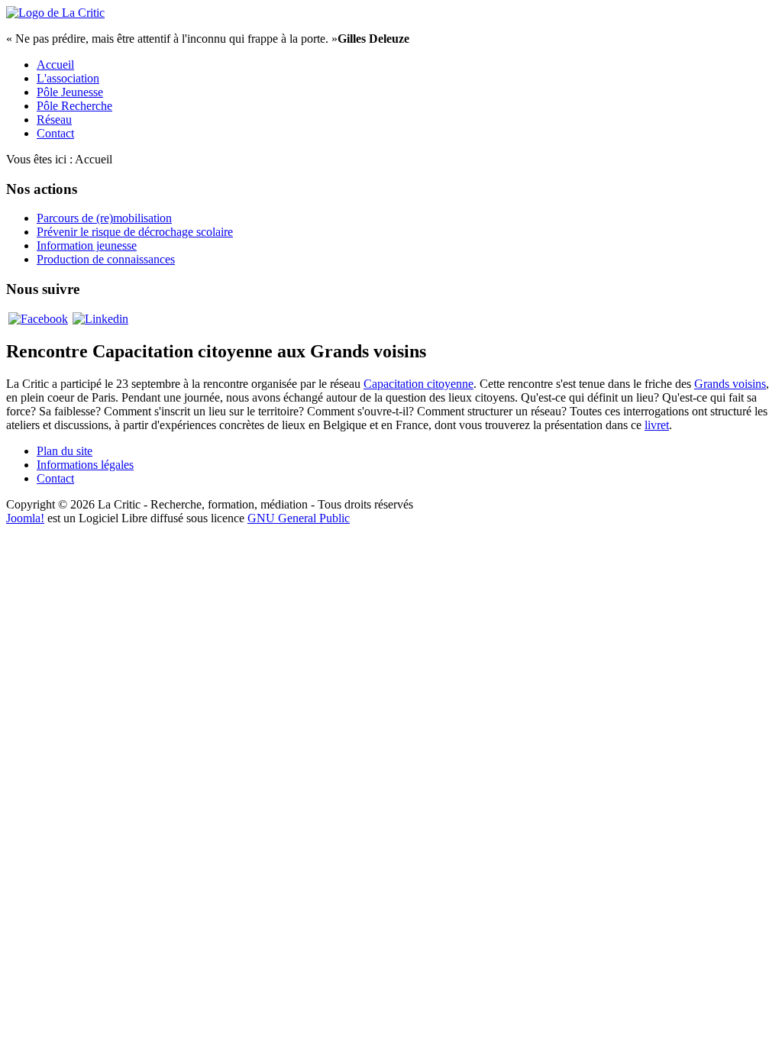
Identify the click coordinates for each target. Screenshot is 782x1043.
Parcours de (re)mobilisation (104, 218)
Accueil (55, 64)
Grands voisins (730, 383)
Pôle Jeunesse (70, 92)
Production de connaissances (106, 259)
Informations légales (85, 464)
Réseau (54, 119)
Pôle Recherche (74, 105)
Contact (55, 133)
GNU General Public (298, 518)
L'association (68, 78)
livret (657, 424)
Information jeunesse (87, 245)
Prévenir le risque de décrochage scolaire (135, 231)
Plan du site (64, 450)
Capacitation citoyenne (418, 383)
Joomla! (25, 518)
